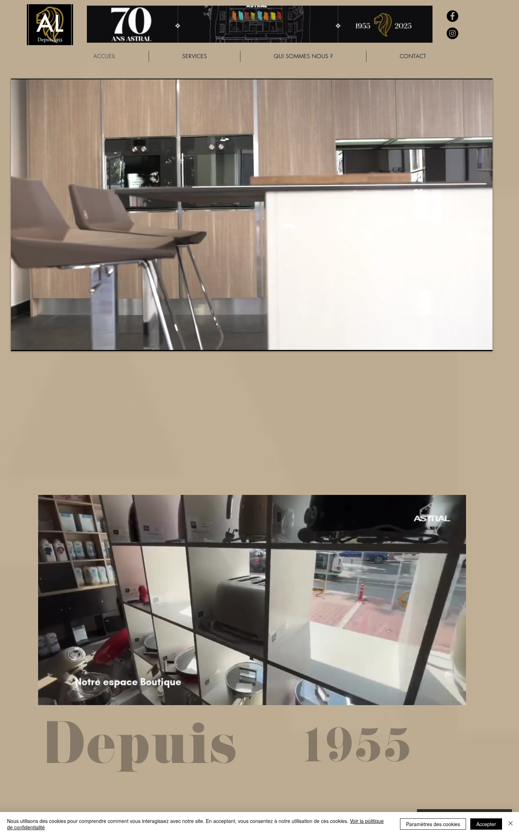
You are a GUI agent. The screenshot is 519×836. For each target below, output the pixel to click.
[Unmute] (32, 341)
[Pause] (20, 341)
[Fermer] (510, 824)
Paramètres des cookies (433, 824)
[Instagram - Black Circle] (452, 33)
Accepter (486, 824)
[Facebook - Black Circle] (452, 16)
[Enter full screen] (483, 341)
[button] (457, 697)
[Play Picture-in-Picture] (471, 341)
